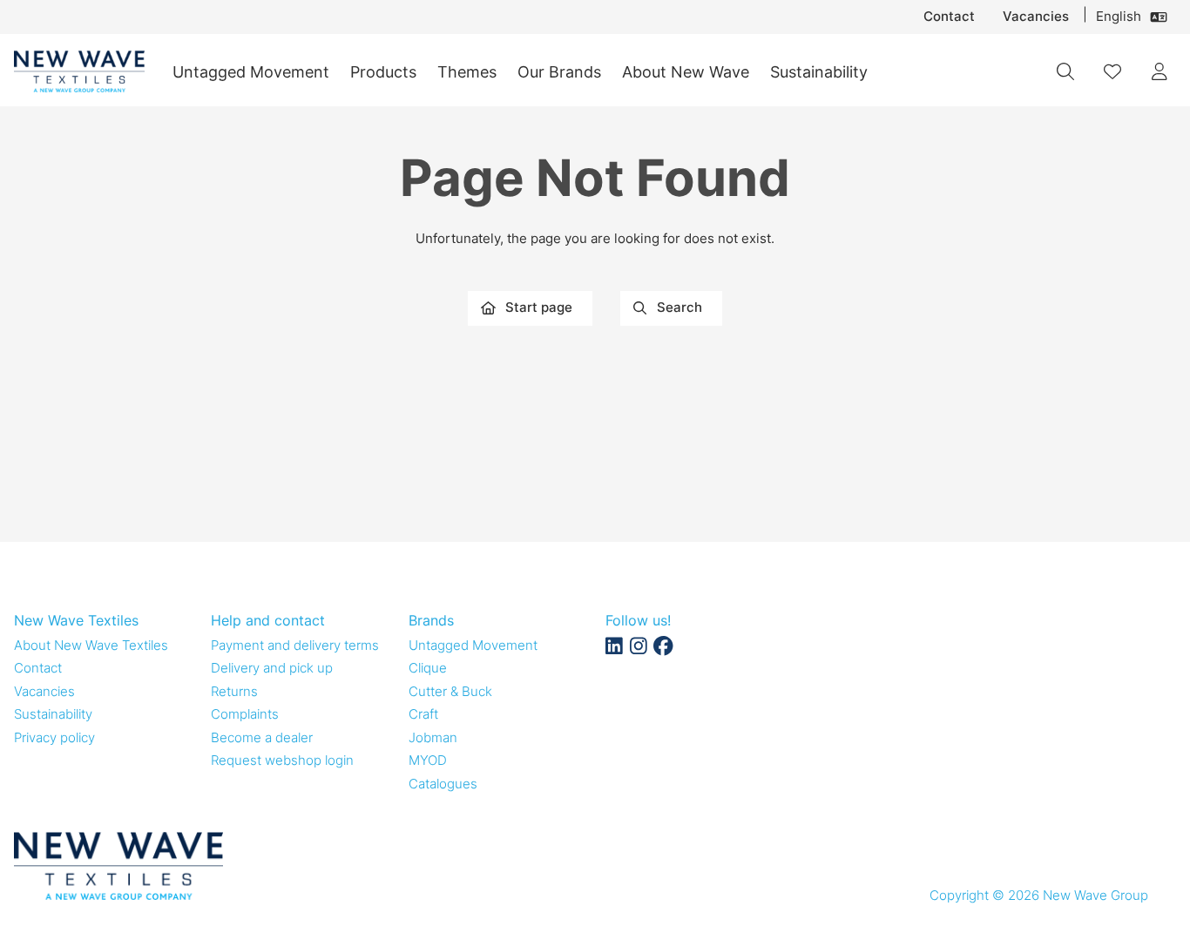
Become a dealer (262, 737)
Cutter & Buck (450, 691)
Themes (467, 72)
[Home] (79, 71)
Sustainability (819, 72)
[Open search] (1065, 71)
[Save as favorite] (1112, 71)
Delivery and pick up (272, 667)
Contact (949, 16)
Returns (234, 691)
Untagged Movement (250, 72)
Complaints (245, 714)
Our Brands (559, 72)
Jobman (433, 737)
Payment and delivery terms (295, 645)
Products (383, 72)
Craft (423, 714)
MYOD (428, 760)
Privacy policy (54, 737)
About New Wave (685, 72)
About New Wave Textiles (91, 645)
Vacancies (1036, 16)
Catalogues (443, 783)
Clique (428, 667)
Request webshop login (282, 760)
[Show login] (1159, 71)
